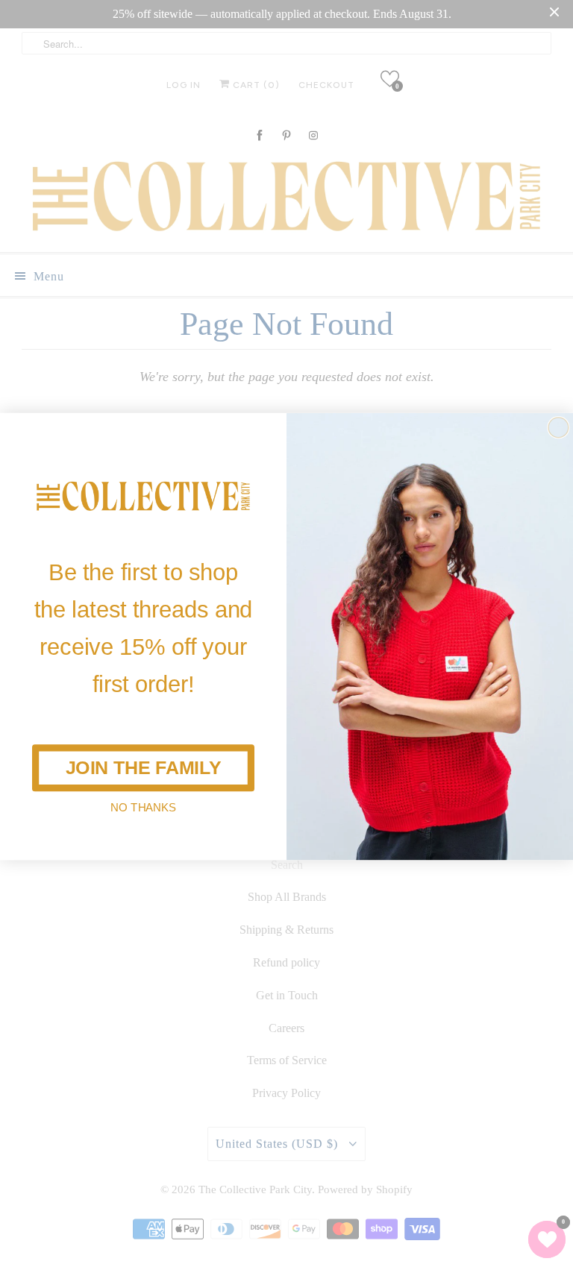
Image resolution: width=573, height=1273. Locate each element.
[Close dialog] (558, 428)
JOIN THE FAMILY (144, 767)
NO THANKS (143, 807)
